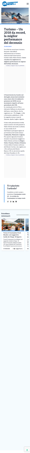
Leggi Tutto (19, 248)
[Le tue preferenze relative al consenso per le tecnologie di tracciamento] (27, 450)
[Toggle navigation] (28, 4)
